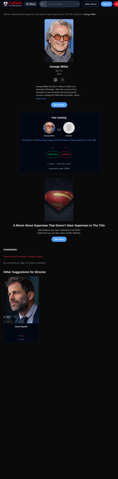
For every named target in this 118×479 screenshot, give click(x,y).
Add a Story (91, 4)
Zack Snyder (21, 326)
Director (78, 14)
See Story (59, 239)
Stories (6, 14)
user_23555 (64, 169)
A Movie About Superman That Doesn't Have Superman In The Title (42, 14)
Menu (32, 4)
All (42, 4)
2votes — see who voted (59, 164)
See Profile (59, 105)
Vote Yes (52, 154)
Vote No (66, 154)
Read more (41, 98)
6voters (21, 339)
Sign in (106, 4)
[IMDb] (55, 80)
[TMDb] (62, 80)
